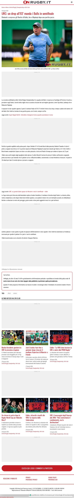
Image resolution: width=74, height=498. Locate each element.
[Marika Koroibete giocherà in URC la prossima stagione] (13, 338)
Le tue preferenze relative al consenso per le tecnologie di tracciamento (51, 495)
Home (3, 7)
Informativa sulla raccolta (7, 497)
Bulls (9, 293)
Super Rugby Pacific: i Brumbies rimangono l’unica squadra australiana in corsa (31, 115)
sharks (15, 293)
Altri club (27, 7)
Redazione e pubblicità (10, 478)
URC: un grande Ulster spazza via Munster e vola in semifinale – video (28, 191)
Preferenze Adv (52, 480)
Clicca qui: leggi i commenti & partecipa (37, 468)
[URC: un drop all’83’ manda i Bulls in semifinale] (37, 44)
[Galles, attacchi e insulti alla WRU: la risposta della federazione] (37, 405)
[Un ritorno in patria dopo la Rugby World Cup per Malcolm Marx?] (13, 405)
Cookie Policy (52, 477)
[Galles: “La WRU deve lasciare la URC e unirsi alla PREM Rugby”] (61, 338)
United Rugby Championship (17, 7)
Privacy (28, 477)
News (7, 7)
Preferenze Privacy (31, 480)
